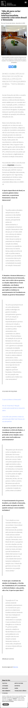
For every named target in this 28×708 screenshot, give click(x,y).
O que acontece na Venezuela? (11, 399)
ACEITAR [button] (6, 704)
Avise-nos (15, 667)
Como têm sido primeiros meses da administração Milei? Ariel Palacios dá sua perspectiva (13, 419)
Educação (5, 688)
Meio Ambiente (6, 690)
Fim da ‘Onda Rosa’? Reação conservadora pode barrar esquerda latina (13, 408)
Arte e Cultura (19, 683)
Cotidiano (5, 685)
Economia (5, 693)
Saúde (16, 688)
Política (4, 683)
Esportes (17, 685)
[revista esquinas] (8, 3)
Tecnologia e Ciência (20, 690)
